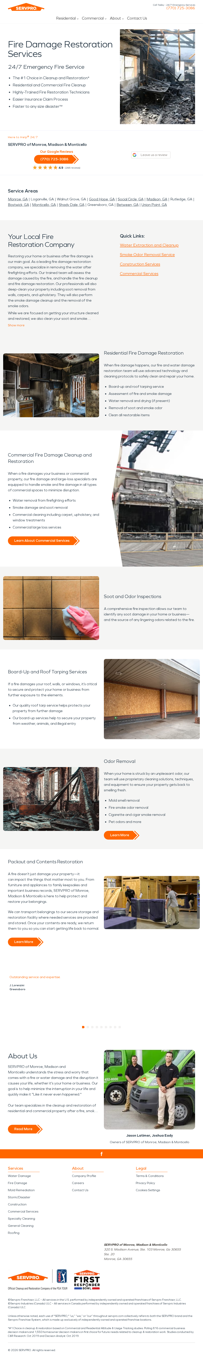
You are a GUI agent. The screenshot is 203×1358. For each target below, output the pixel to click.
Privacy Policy (145, 1183)
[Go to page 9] (120, 1027)
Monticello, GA (44, 205)
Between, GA (128, 205)
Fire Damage (17, 1183)
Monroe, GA (18, 199)
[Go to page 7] (110, 1027)
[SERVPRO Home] (26, 7)
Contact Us (137, 18)
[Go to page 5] (101, 1027)
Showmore (16, 325)
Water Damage (19, 1176)
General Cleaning (21, 1226)
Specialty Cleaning (21, 1218)
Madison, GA (157, 199)
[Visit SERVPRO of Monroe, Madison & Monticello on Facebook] (102, 1154)
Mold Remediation (21, 1190)
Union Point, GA (154, 205)
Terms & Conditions (150, 1176)
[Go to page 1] (83, 1027)
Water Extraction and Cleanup (149, 245)
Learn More (119, 835)
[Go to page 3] (92, 1027)
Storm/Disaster (19, 1197)
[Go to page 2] (88, 1027)
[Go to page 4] (97, 1027)
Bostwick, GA (18, 205)
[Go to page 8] (115, 1027)
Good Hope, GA (102, 199)
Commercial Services (139, 273)
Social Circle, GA (131, 199)
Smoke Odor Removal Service (147, 254)
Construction (17, 1204)
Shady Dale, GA (71, 205)
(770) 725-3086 (180, 8)
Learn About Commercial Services (41, 540)
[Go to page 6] (106, 1027)
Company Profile (84, 1176)
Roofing (13, 1233)
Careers (78, 1183)
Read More (23, 1129)
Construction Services (140, 264)
